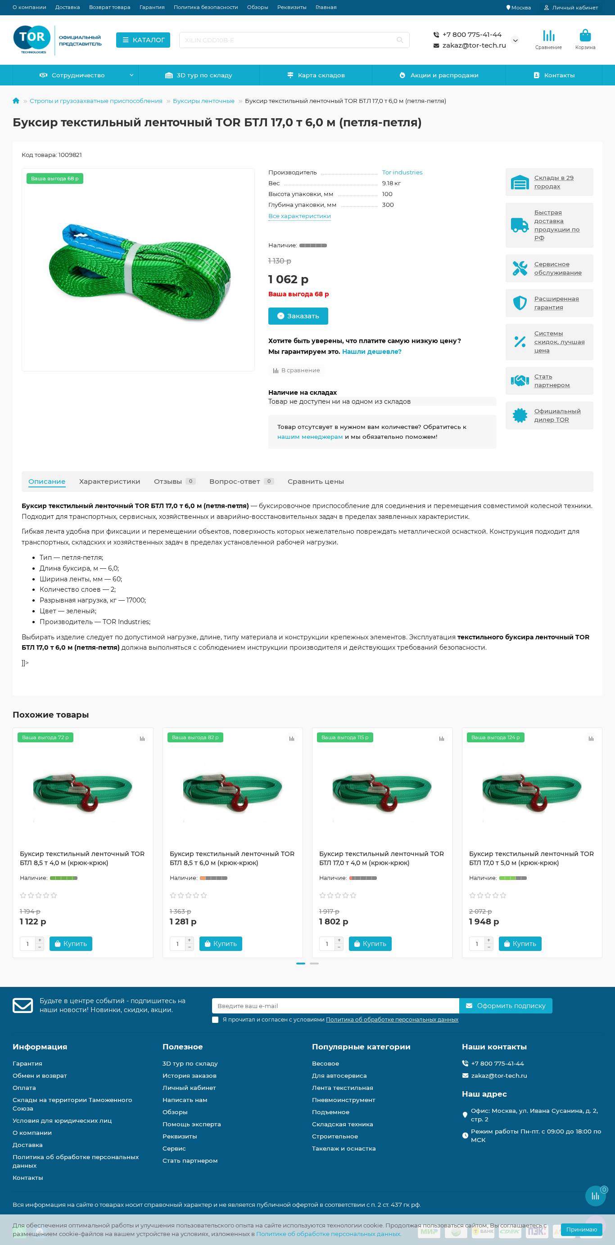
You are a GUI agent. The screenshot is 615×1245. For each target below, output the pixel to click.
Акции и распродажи (445, 75)
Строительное (335, 1136)
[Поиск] (400, 40)
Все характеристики (299, 215)
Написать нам (185, 1099)
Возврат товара (110, 7)
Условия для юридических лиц (62, 1120)
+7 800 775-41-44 (472, 34)
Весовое (325, 1063)
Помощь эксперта (192, 1124)
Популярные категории (361, 1046)
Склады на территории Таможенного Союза (72, 1104)
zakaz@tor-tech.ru (474, 45)
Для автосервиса (339, 1075)
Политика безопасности (206, 7)
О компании (29, 7)
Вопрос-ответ (240, 481)
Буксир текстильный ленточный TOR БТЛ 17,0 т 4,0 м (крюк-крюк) (381, 858)
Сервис (174, 1148)
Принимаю (581, 1229)
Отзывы (173, 481)
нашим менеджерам (310, 436)
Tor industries (402, 172)
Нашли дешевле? (372, 352)
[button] (13, 841)
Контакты (559, 75)
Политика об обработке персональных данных (76, 1161)
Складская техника (342, 1124)
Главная (326, 7)
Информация (40, 1046)
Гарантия (152, 7)
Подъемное (330, 1112)
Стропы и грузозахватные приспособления (96, 100)
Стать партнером (190, 1160)
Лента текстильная (342, 1087)
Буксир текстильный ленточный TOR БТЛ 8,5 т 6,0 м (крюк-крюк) (232, 858)
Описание (47, 481)
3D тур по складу (204, 75)
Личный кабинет (189, 1087)
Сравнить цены (316, 481)
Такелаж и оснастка (344, 1148)
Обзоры (257, 7)
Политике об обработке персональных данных (328, 1233)
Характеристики (109, 481)
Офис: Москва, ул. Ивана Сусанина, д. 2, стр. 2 (534, 1115)
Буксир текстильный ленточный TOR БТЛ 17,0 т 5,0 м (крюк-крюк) (531, 858)
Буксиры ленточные (204, 100)
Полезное (183, 1046)
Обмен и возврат (40, 1075)
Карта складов (321, 75)
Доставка (67, 7)
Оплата (24, 1087)
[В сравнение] (142, 738)
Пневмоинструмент (343, 1099)
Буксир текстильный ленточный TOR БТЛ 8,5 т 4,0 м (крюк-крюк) (82, 858)
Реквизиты (292, 7)
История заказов (190, 1075)
